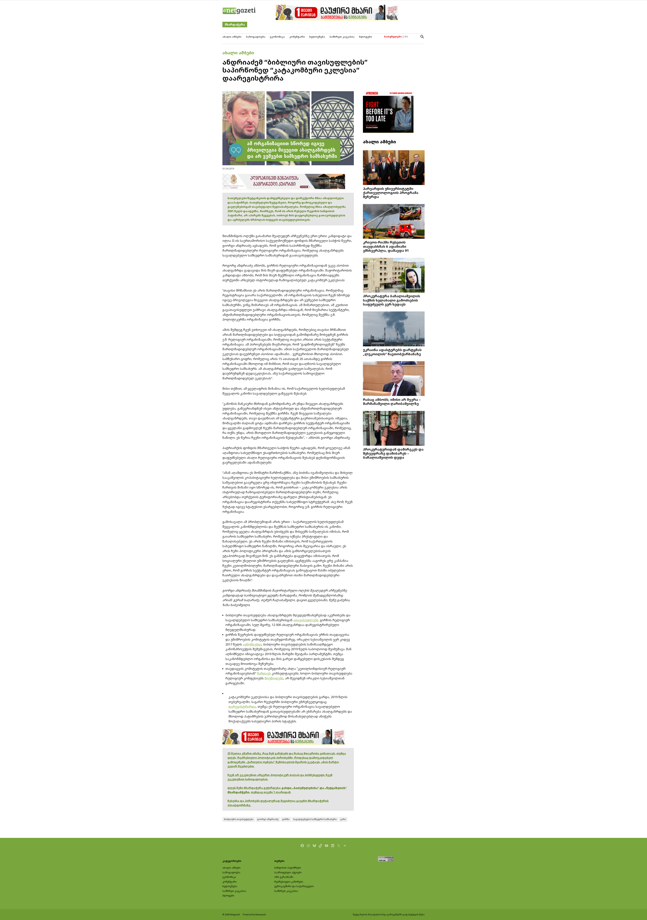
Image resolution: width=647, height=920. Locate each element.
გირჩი (285, 819)
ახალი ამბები (231, 36)
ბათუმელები (393, 36)
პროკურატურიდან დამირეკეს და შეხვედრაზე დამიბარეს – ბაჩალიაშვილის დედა (393, 453)
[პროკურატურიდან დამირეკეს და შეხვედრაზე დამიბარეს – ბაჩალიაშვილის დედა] (394, 429)
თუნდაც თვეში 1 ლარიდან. (271, 792)
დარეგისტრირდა (242, 707)
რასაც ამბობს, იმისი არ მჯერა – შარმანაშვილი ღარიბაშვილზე (392, 401)
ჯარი (343, 819)
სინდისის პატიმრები (287, 867)
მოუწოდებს (274, 678)
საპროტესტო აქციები (288, 872)
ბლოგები (365, 36)
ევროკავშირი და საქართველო (294, 886)
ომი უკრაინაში (283, 877)
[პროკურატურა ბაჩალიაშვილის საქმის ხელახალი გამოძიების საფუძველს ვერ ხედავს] (394, 275)
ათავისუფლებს (305, 620)
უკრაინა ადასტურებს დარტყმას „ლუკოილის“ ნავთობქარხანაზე (392, 351)
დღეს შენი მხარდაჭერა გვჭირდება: (254, 788)
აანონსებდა (252, 644)
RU (406, 36)
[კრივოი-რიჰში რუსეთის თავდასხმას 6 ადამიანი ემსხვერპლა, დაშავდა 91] (394, 222)
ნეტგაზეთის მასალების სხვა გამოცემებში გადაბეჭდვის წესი (389, 914)
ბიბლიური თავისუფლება (238, 819)
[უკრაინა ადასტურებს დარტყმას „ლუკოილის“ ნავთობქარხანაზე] (394, 329)
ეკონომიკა (277, 36)
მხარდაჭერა (235, 24)
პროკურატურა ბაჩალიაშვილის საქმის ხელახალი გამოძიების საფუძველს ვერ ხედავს (391, 300)
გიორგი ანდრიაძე (268, 819)
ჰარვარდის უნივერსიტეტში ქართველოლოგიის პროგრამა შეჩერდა (390, 192)
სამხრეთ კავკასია (342, 36)
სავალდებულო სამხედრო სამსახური (315, 819)
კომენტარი (297, 36)
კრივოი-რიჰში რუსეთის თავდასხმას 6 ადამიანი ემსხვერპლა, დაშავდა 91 (386, 246)
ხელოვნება (317, 36)
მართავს (264, 673)
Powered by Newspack (254, 914)
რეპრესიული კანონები (288, 881)
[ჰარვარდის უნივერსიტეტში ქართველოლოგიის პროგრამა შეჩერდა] (394, 168)
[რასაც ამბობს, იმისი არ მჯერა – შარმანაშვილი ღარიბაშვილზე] (394, 379)
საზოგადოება (255, 36)
